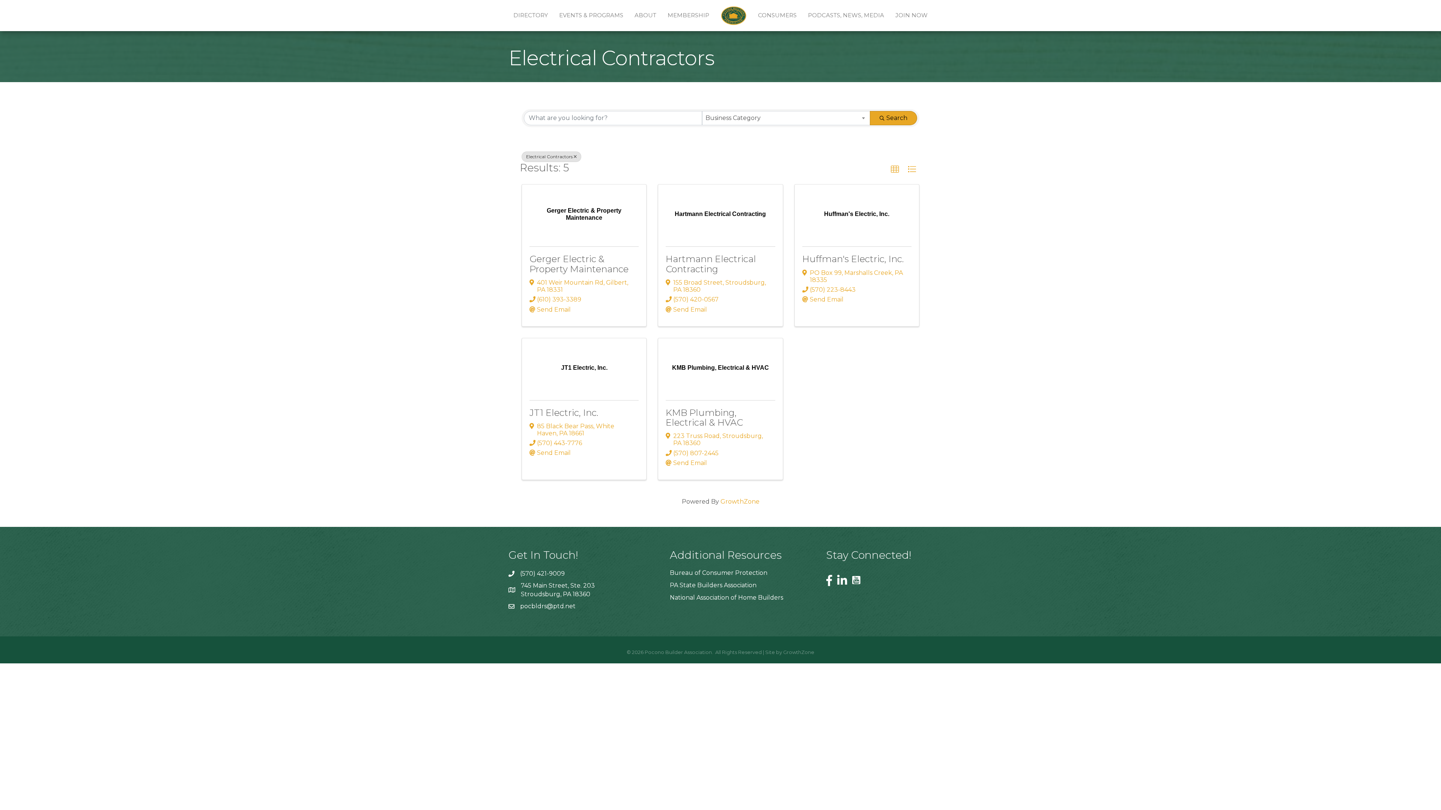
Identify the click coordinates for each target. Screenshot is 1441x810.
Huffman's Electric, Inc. (853, 259)
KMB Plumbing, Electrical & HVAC (704, 417)
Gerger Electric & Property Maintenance (579, 264)
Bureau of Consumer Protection (718, 572)
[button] (895, 169)
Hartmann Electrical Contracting (711, 264)
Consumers (777, 15)
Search (896, 118)
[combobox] (786, 118)
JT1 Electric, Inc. (563, 412)
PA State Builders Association (713, 585)
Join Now (911, 15)
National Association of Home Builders (726, 597)
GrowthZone (740, 501)
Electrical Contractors (549, 156)
